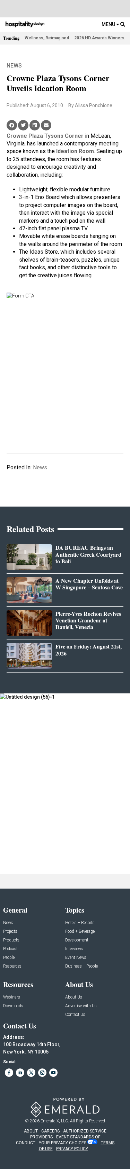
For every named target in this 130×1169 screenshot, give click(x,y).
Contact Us (75, 1014)
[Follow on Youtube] (53, 1072)
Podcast (10, 949)
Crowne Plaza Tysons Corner (45, 136)
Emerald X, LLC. (55, 1121)
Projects (10, 931)
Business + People (81, 966)
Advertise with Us (81, 1006)
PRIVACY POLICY (72, 1148)
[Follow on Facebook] (9, 1072)
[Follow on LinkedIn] (20, 1072)
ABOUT (31, 1131)
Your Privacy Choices (62, 1142)
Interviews (74, 949)
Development (76, 940)
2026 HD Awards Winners (99, 37)
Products (11, 940)
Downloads (13, 1006)
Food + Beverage (80, 931)
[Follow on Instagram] (42, 1072)
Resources (12, 966)
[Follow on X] (31, 1072)
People (9, 957)
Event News (75, 957)
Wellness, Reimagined (47, 37)
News (14, 65)
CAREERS (50, 1131)
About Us (73, 997)
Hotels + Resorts (80, 923)
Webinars (11, 997)
